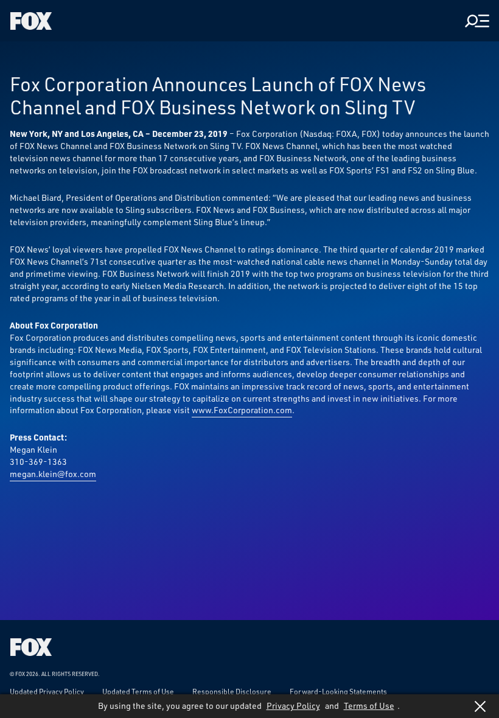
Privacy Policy (293, 705)
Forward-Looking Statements (338, 691)
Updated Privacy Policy (47, 691)
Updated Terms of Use (138, 691)
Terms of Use (369, 705)
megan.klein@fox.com (53, 473)
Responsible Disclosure (231, 691)
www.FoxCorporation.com (242, 410)
